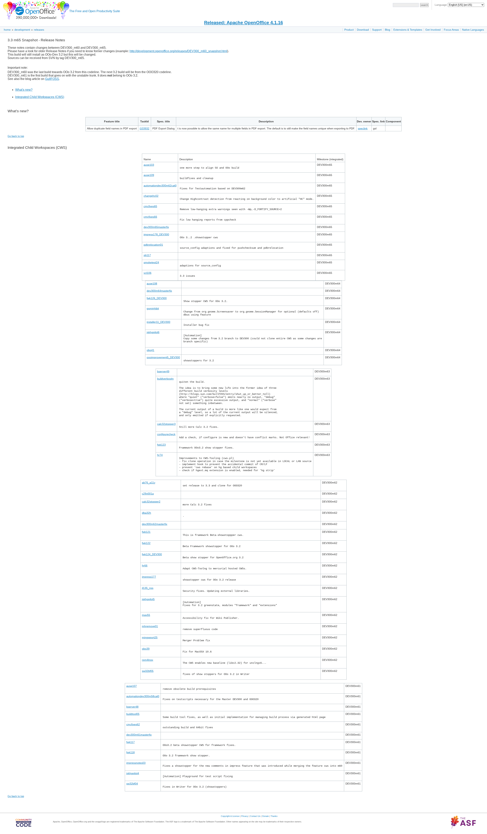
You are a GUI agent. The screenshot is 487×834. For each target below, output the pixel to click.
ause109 (149, 175)
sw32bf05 (148, 670)
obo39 (146, 648)
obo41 (150, 350)
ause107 (131, 685)
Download (363, 29)
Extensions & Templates (407, 29)
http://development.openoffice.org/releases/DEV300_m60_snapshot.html (178, 51)
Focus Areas (451, 29)
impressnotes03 (136, 762)
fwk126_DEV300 (157, 298)
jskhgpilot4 (132, 773)
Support (377, 29)
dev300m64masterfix (159, 290)
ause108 (152, 283)
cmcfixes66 (150, 216)
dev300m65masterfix (156, 227)
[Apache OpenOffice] (35, 9)
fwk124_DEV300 (152, 554)
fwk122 (146, 543)
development (22, 29)
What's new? (24, 89)
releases (39, 29)
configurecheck (166, 434)
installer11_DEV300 (158, 321)
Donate (265, 816)
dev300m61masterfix (139, 734)
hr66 (144, 565)
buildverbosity (165, 378)
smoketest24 (151, 262)
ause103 (149, 164)
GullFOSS (52, 78)
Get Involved (433, 29)
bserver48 (132, 706)
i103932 (144, 128)
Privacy (244, 816)
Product (349, 29)
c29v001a (148, 493)
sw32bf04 (132, 783)
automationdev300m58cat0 (142, 696)
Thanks (274, 816)
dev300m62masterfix (154, 524)
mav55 (146, 615)
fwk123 (161, 444)
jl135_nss (147, 587)
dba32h (146, 512)
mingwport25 (150, 637)
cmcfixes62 (133, 724)
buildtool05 (132, 713)
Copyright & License (230, 816)
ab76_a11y (148, 482)
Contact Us (255, 816)
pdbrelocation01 (153, 244)
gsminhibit (153, 308)
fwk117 (130, 742)
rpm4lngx (147, 659)
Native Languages (473, 29)
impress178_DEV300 (156, 234)
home (7, 29)
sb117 (147, 255)
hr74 (160, 454)
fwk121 (146, 531)
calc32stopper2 (151, 501)
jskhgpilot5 (148, 599)
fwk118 (130, 752)
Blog (387, 29)
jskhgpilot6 (153, 332)
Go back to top (16, 136)
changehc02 (151, 195)
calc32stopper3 (166, 423)
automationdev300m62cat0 (160, 185)
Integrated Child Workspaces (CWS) (39, 97)
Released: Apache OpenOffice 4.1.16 (243, 22)
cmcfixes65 (150, 206)
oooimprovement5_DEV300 (163, 357)
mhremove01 (150, 626)
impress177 (149, 576)
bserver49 (163, 371)
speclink (363, 128)
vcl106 (147, 272)
